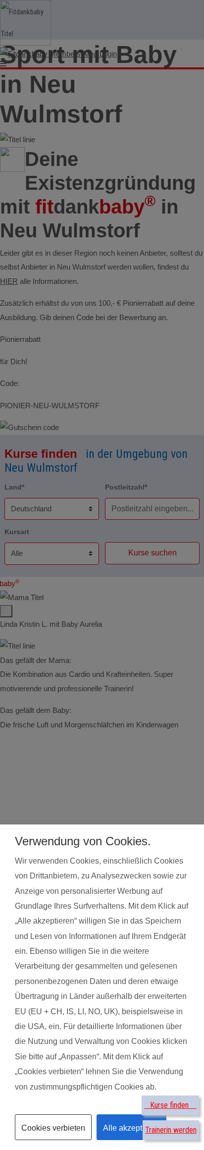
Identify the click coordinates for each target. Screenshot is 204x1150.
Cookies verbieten (53, 1128)
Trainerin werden (171, 1130)
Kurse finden (170, 1105)
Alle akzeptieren (131, 1128)
